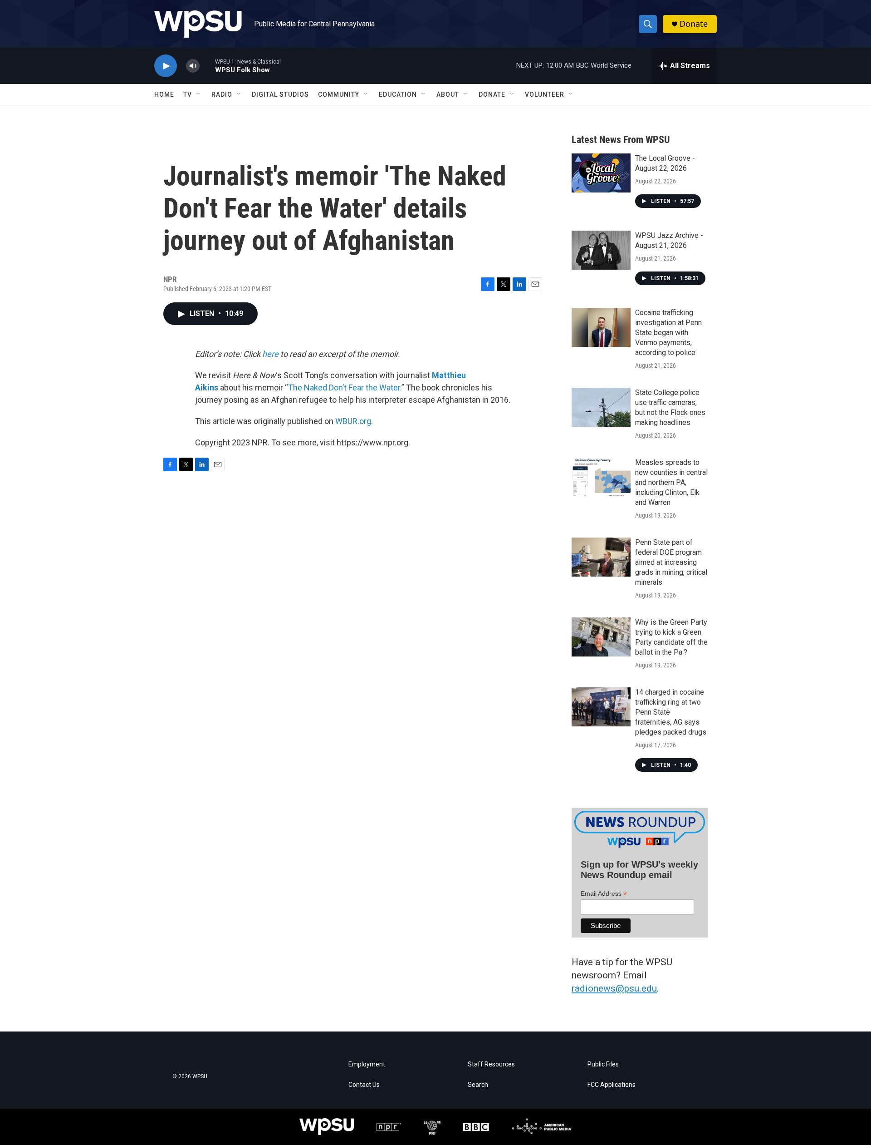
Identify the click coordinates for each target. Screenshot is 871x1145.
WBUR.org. (354, 421)
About (447, 94)
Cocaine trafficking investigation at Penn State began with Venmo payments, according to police (668, 332)
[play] (165, 66)
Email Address (604, 893)
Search (478, 1084)
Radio (221, 94)
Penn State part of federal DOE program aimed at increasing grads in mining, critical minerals (671, 562)
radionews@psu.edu (614, 988)
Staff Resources (491, 1064)
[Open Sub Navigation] (198, 94)
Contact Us (364, 1084)
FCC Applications (611, 1084)
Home (164, 94)
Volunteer (544, 94)
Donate (694, 24)
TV (187, 94)
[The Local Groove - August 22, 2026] (601, 172)
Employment (366, 1064)
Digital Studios (280, 94)
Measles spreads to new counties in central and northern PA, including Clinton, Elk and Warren (671, 482)
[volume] (193, 66)
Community (338, 94)
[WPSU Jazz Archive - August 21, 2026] (601, 250)
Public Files (603, 1064)
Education (398, 94)
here (270, 354)
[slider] (207, 65)
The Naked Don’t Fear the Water (344, 387)
